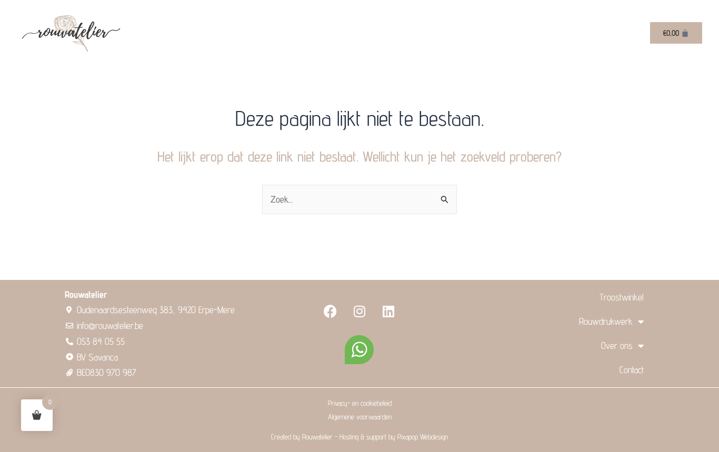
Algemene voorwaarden (360, 417)
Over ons (617, 345)
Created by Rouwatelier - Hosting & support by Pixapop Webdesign (359, 437)
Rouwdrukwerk (606, 321)
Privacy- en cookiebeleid (360, 403)
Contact (632, 369)
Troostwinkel (622, 297)
